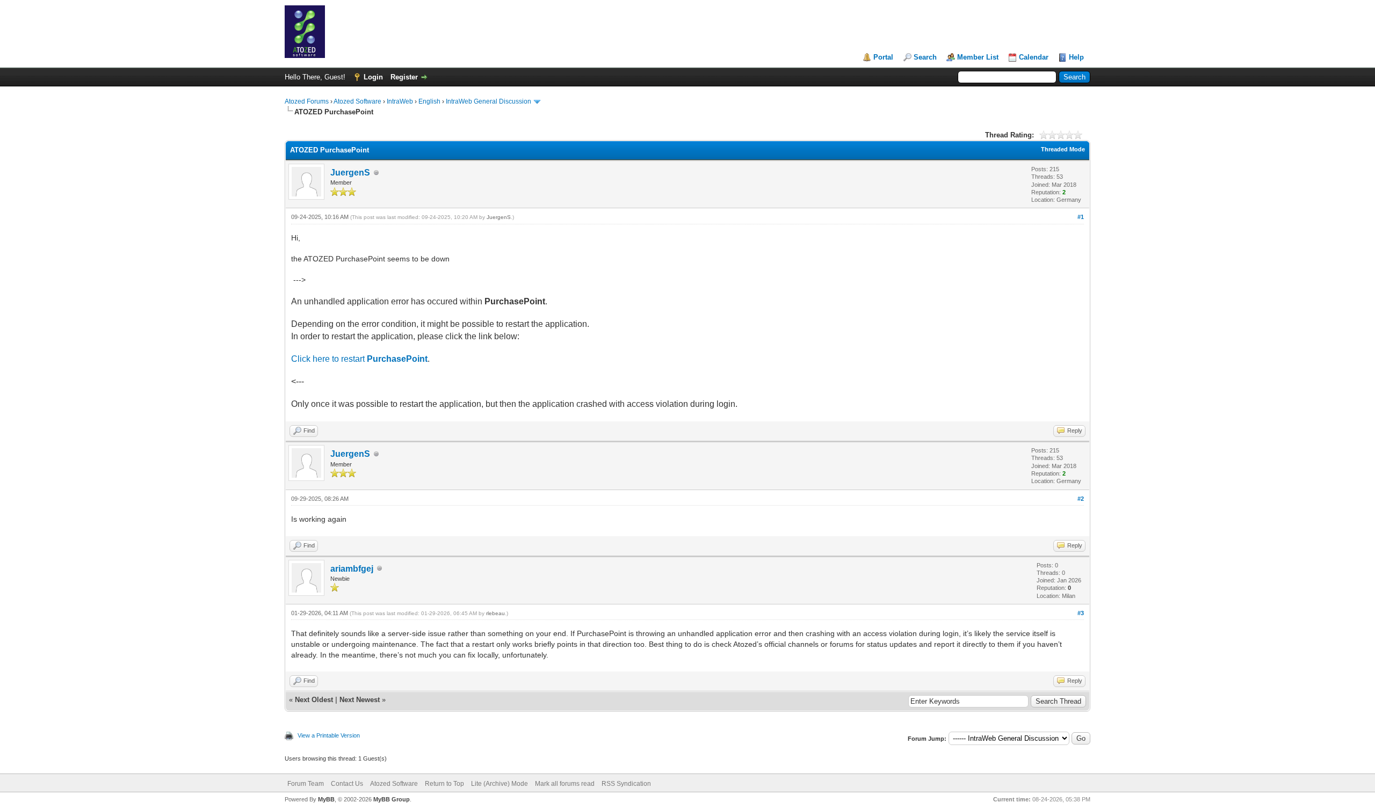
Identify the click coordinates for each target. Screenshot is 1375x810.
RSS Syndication (626, 783)
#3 (1080, 613)
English (429, 101)
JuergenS (350, 172)
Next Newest (359, 700)
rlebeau (495, 613)
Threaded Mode (1063, 149)
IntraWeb (400, 101)
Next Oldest (314, 700)
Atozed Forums (307, 101)
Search (925, 57)
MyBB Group (391, 799)
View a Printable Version (329, 735)
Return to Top (444, 783)
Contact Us (347, 783)
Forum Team (305, 783)
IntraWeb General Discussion (488, 101)
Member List (977, 57)
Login (373, 77)
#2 (1080, 498)
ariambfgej (351, 568)
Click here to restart (359, 358)
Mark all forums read (565, 783)
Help (1076, 57)
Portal (883, 57)
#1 (1080, 217)
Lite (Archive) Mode (499, 783)
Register (404, 77)
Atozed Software (357, 101)
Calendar (1033, 57)
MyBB (326, 799)
